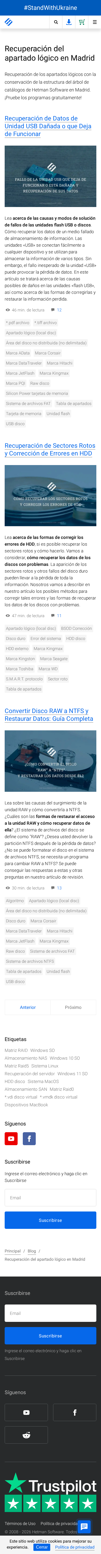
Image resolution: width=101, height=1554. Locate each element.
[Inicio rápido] (94, 22)
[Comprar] (81, 22)
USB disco (15, 423)
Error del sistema (46, 638)
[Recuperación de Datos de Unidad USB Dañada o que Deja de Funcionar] (50, 176)
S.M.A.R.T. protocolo (24, 678)
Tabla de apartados (73, 403)
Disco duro (15, 638)
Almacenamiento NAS (26, 1058)
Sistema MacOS (43, 1081)
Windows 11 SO (72, 1073)
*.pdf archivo (17, 322)
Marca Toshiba (19, 668)
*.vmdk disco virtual (58, 1097)
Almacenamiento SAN (26, 1089)
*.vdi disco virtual (21, 1097)
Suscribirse (50, 1220)
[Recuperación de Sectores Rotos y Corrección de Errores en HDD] (50, 495)
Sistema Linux (44, 1065)
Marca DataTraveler (24, 363)
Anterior (28, 1007)
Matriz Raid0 (62, 1089)
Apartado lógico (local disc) (31, 332)
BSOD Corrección (76, 628)
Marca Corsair (48, 353)
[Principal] (8, 22)
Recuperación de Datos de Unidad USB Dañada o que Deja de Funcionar (48, 126)
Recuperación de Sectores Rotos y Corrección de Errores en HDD (50, 449)
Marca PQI (15, 383)
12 (59, 310)
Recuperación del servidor (30, 1073)
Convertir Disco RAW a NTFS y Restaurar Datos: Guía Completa (49, 714)
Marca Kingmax (54, 373)
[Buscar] (55, 22)
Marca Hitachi (60, 363)
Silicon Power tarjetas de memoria (37, 393)
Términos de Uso (20, 1523)
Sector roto (58, 678)
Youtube (11, 1138)
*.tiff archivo (45, 322)
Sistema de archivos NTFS (30, 961)
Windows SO (42, 1050)
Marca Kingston (20, 658)
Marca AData (18, 353)
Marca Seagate (54, 658)
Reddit (47, 1138)
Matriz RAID (16, 1050)
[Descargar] (68, 22)
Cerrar (42, 1547)
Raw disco (39, 383)
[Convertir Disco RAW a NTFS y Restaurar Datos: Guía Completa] (50, 761)
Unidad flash (58, 413)
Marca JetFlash (20, 373)
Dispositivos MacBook (26, 1104)
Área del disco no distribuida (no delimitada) (46, 342)
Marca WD (48, 668)
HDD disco (75, 638)
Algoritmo (15, 900)
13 (59, 888)
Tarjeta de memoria (23, 413)
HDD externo (17, 648)
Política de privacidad (75, 1547)
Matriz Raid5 (17, 1065)
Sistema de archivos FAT (28, 403)
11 (59, 615)
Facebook (29, 1138)
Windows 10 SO (65, 1058)
